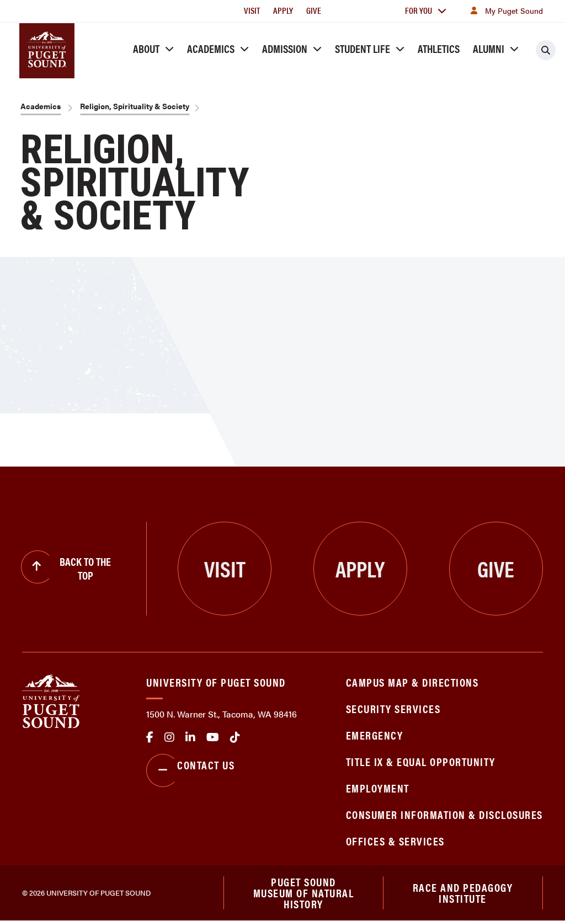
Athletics (439, 48)
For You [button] (418, 10)
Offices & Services (395, 841)
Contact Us (205, 765)
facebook (149, 737)
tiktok (235, 737)
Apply (283, 10)
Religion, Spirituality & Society (134, 105)
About (146, 48)
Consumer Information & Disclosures (444, 814)
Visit (252, 10)
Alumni (488, 48)
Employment (377, 788)
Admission (284, 48)
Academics (210, 48)
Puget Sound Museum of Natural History (303, 892)
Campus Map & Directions (412, 682)
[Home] (51, 700)
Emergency (374, 735)
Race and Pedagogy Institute (463, 892)
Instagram (169, 737)
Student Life (362, 48)
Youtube (212, 737)
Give (313, 10)
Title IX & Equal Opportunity (420, 761)
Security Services (393, 708)
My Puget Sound (514, 10)
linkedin (190, 737)
